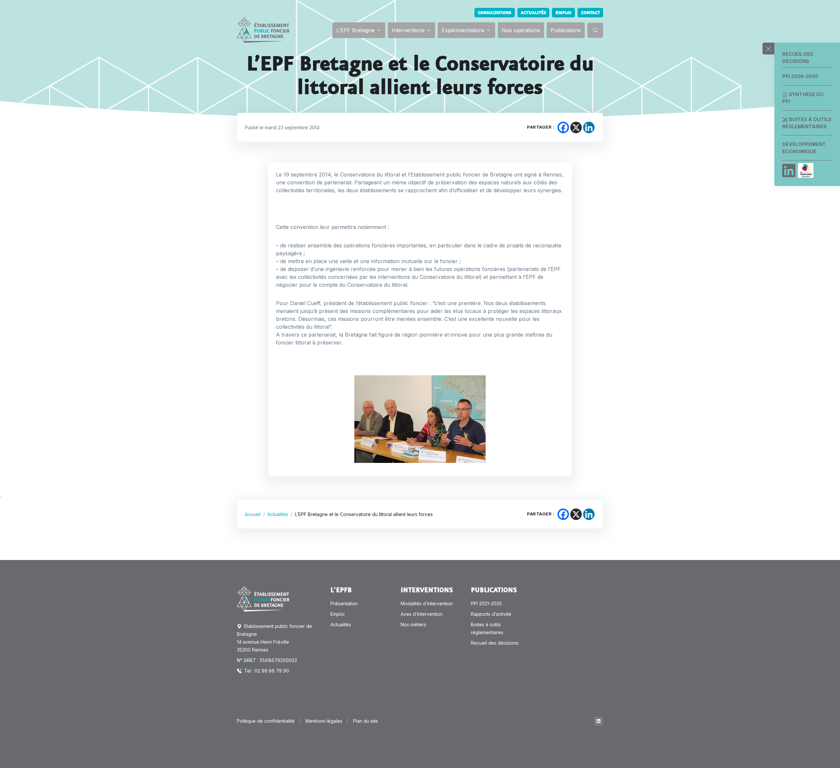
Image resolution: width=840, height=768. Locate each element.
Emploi (564, 13)
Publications (566, 30)
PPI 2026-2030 (800, 76)
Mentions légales (323, 721)
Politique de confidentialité (266, 721)
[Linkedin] (788, 170)
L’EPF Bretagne (355, 30)
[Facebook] (563, 127)
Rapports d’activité (491, 614)
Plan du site (365, 721)
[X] (576, 127)
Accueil (253, 514)
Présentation (344, 603)
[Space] (263, 598)
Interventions (408, 30)
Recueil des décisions (797, 57)
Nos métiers (413, 624)
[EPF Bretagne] (263, 30)
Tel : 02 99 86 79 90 (266, 671)
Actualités (533, 13)
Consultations (494, 13)
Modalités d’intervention (427, 603)
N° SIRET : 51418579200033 (267, 660)
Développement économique (804, 147)
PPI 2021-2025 (486, 603)
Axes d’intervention (422, 614)
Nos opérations (521, 30)
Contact (590, 13)
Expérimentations (463, 30)
